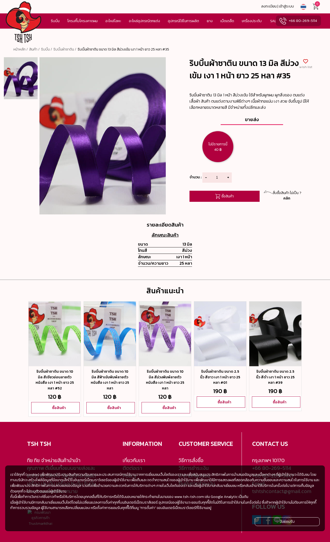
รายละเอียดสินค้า (165, 225)
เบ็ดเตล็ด (227, 21)
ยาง (210, 21)
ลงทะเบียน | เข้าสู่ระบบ (277, 6)
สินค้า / (34, 49)
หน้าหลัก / (20, 49)
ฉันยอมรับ (287, 521)
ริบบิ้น (55, 21)
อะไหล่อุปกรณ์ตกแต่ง (144, 21)
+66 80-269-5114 (303, 20)
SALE (274, 21)
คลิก (286, 198)
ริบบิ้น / (46, 49)
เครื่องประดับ (252, 21)
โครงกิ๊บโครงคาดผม (82, 21)
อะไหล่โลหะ (113, 21)
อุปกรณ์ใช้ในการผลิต (183, 21)
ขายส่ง (252, 119)
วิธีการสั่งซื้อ (191, 460)
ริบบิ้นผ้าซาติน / (64, 49)
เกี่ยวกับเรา (134, 460)
